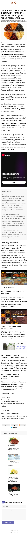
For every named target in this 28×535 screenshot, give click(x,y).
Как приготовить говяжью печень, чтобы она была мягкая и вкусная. (13, 449)
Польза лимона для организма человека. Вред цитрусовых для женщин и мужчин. (13, 479)
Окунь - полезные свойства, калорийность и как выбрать (14, 494)
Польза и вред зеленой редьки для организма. (21, 346)
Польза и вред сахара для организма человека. (13, 464)
